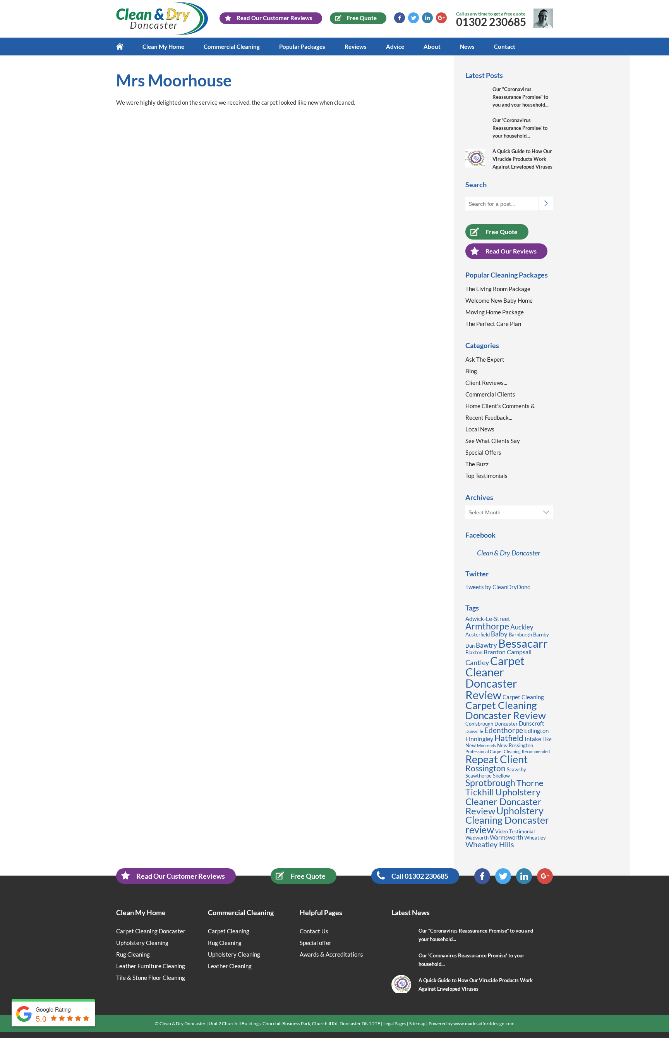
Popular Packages (302, 46)
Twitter (413, 17)
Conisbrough (479, 724)
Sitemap (417, 1023)
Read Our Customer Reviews (180, 876)
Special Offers (483, 452)
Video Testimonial (515, 831)
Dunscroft (531, 723)
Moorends (486, 745)
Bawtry (486, 645)
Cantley (477, 662)
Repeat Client (496, 759)
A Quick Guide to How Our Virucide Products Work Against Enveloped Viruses (522, 159)
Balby (499, 634)
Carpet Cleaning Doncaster (150, 931)
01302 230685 (491, 21)
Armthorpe (487, 626)
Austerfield (477, 634)
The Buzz (477, 463)
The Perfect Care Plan (493, 323)
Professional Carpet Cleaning (493, 751)
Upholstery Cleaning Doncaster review (507, 820)
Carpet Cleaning (523, 697)
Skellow (501, 775)
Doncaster (506, 724)
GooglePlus (441, 17)
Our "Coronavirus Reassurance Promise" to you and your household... (520, 97)
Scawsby (516, 769)
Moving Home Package (494, 312)
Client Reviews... (486, 382)
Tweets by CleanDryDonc (497, 586)
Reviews (356, 46)
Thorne (530, 783)
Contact (504, 46)
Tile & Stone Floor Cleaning (150, 977)
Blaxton (473, 652)
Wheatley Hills (489, 844)
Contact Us (314, 931)
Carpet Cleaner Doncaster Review (495, 678)
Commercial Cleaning (232, 46)
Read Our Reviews (511, 251)
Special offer (315, 942)
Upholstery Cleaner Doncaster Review (503, 801)
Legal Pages (394, 1023)
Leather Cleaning (230, 965)
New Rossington (515, 745)
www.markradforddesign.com (484, 1023)
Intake (533, 739)
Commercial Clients (490, 394)
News (467, 46)
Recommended (536, 751)
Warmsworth (506, 837)
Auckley (521, 627)
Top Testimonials (486, 475)
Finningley (479, 738)
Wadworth (477, 838)
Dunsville (474, 731)
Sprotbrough (490, 782)
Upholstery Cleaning (142, 942)
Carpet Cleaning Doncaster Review (505, 710)
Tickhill (479, 791)
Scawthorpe (478, 775)
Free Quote (501, 231)
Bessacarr (523, 643)
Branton (495, 651)
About (432, 46)
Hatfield (508, 738)
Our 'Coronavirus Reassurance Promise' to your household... (519, 128)
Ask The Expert (484, 359)
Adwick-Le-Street (487, 619)
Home (124, 46)
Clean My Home (163, 46)
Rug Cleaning (133, 954)
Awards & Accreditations (331, 954)
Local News (479, 429)
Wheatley (535, 838)
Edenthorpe (503, 730)
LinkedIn (427, 17)
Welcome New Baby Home (499, 300)
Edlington (536, 731)
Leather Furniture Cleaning (150, 965)
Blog (471, 370)
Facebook (399, 17)
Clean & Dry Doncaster (508, 552)
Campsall (519, 651)
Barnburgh (520, 634)
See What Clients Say (492, 440)
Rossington (485, 768)
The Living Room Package (497, 288)
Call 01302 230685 (419, 876)
